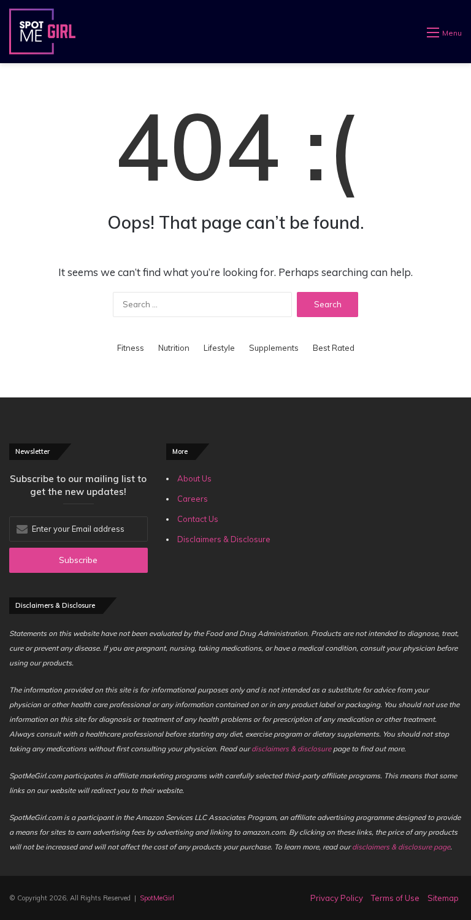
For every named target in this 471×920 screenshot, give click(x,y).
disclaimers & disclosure (291, 748)
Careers (192, 499)
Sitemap (443, 898)
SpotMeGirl (157, 898)
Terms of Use (395, 898)
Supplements (274, 348)
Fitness (130, 348)
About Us (194, 478)
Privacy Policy (336, 898)
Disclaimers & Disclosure (223, 539)
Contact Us (197, 519)
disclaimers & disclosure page (401, 846)
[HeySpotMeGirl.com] (42, 32)
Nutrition (174, 348)
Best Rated (333, 348)
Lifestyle (219, 348)
